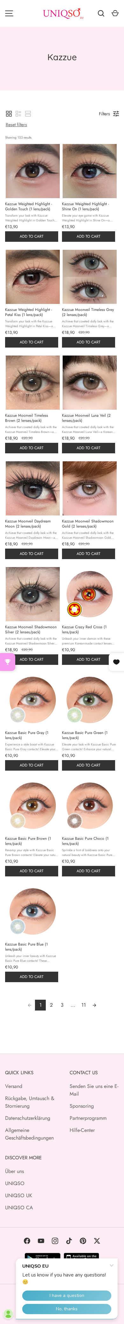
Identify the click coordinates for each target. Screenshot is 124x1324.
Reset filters (16, 124)
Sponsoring (82, 1106)
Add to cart (32, 236)
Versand (13, 1086)
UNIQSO (14, 1183)
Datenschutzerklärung (27, 1118)
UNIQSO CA (19, 1207)
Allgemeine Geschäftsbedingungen (29, 1133)
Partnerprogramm (88, 1118)
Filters (104, 114)
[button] (9, 114)
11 (83, 1005)
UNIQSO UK (18, 1195)
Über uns (14, 1171)
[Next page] (94, 1005)
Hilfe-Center (82, 1130)
